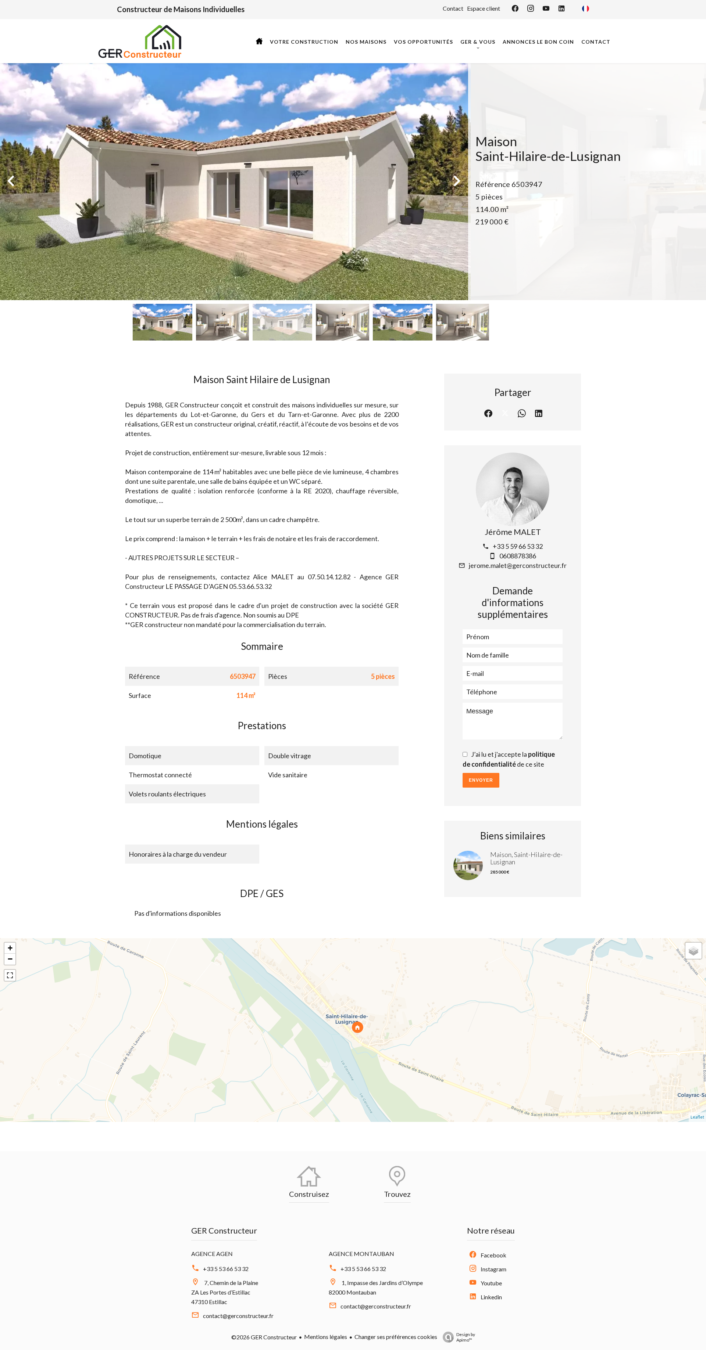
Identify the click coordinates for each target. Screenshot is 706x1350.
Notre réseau (491, 1230)
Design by (465, 1337)
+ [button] (10, 948)
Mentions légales (325, 1336)
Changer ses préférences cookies (395, 1336)
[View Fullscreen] (9, 975)
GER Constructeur (224, 1230)
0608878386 (517, 556)
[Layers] (693, 951)
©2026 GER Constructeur (264, 1336)
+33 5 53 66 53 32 (226, 1268)
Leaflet (697, 1117)
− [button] (10, 959)
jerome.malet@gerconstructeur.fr (518, 565)
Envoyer (481, 780)
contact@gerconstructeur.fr (238, 1315)
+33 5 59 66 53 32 (518, 546)
